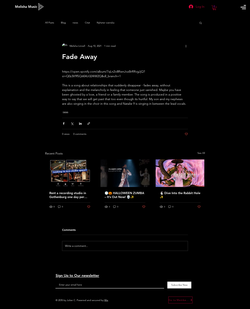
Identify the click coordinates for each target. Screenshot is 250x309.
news (75, 22)
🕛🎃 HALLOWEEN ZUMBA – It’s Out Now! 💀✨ (124, 195)
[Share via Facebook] (63, 123)
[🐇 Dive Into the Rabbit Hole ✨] (180, 173)
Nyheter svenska (105, 22)
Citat (87, 22)
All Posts (49, 22)
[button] (243, 7)
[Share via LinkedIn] (80, 123)
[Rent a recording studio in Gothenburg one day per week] (69, 173)
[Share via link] (88, 123)
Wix (106, 300)
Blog (63, 22)
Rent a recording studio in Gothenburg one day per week (67, 195)
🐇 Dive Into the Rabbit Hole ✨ (180, 195)
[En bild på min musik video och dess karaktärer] (125, 173)
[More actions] (186, 46)
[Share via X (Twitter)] (72, 123)
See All (201, 152)
